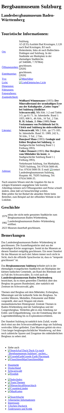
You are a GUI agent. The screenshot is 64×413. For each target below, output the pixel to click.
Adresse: (6, 171)
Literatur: (6, 130)
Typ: (4, 78)
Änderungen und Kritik (20, 408)
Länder (24, 388)
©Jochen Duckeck (17, 405)
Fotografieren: (9, 93)
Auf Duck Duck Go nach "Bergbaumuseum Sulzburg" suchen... (28, 352)
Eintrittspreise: (9, 73)
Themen (20, 382)
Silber (30, 78)
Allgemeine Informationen (21, 399)
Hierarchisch (29, 385)
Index (19, 379)
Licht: (5, 82)
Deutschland (14, 368)
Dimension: (8, 86)
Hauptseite (13, 365)
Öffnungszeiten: (10, 67)
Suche (21, 397)
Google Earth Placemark (36, 356)
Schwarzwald (15, 370)
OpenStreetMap (35, 359)
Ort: (4, 51)
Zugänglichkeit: (10, 97)
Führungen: (8, 89)
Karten (18, 391)
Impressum (13, 402)
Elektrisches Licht (36, 82)
